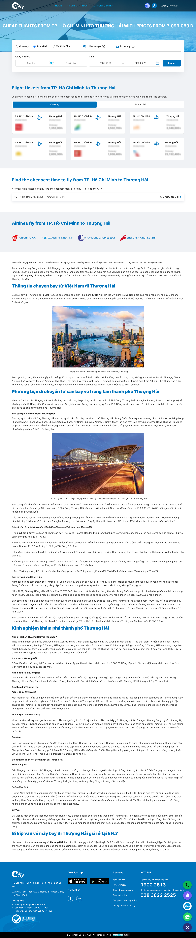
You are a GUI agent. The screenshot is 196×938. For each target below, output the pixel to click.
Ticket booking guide (123, 890)
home (58, 5)
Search (171, 63)
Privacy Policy (119, 885)
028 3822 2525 (158, 895)
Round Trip (141, 104)
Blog (84, 5)
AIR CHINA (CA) (27, 237)
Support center (102, 5)
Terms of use (119, 879)
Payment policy (120, 895)
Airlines (72, 5)
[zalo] (187, 906)
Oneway (54, 104)
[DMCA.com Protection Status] (121, 935)
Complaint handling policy (125, 900)
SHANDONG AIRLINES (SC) (100, 237)
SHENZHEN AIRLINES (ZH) (141, 237)
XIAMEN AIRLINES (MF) (60, 237)
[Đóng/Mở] (187, 927)
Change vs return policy (124, 905)
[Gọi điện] (187, 885)
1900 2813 (153, 885)
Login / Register (169, 5)
